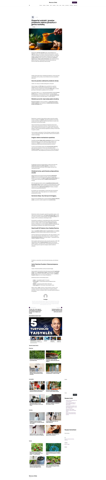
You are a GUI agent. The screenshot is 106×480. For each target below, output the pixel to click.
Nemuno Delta (53, 2)
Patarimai (31, 348)
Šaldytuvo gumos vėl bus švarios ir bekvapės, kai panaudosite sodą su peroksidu (71, 413)
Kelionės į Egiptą (67, 444)
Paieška (75, 394)
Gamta (30, 441)
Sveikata (31, 410)
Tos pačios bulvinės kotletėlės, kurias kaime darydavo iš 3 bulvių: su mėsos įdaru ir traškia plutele (71, 407)
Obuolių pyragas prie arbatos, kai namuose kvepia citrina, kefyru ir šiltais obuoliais (71, 403)
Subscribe (74, 2)
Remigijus (46, 299)
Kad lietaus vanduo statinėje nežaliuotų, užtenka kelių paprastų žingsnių (71, 410)
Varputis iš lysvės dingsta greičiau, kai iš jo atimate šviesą (71, 401)
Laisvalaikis (31, 379)
